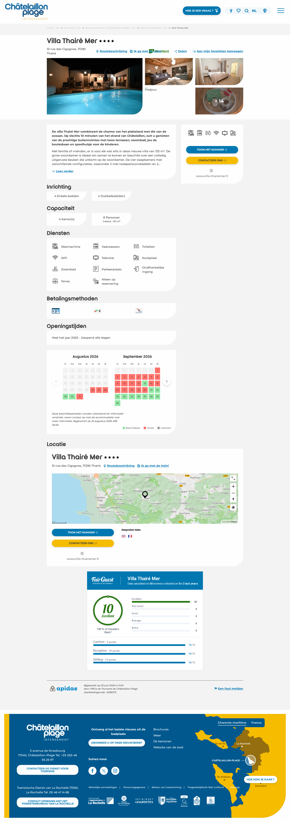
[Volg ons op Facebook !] (92, 771)
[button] (246, 10)
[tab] (232, 722)
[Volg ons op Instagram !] (115, 771)
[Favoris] (238, 11)
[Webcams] (265, 10)
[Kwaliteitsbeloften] (184, 800)
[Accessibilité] (231, 10)
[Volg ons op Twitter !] (104, 771)
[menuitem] (26, 11)
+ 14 (219, 101)
